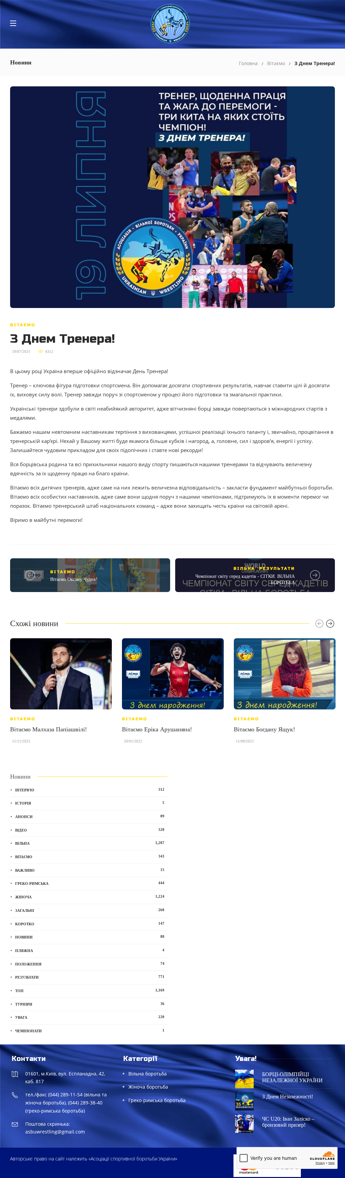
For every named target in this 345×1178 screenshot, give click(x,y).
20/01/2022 (133, 741)
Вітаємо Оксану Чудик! (74, 579)
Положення (89, 963)
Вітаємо (276, 63)
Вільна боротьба (147, 1073)
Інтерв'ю (89, 789)
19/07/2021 (21, 351)
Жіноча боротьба (148, 1087)
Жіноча (89, 896)
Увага (89, 1017)
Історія (89, 803)
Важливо (89, 870)
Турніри (89, 1004)
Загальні (89, 910)
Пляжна (89, 950)
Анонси (89, 816)
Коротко (89, 923)
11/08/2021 (245, 741)
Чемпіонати (89, 1030)
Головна (248, 63)
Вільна (244, 568)
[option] (61, 694)
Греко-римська (89, 883)
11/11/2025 (21, 741)
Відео (89, 830)
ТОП (89, 990)
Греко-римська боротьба (157, 1100)
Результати (277, 568)
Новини (89, 936)
